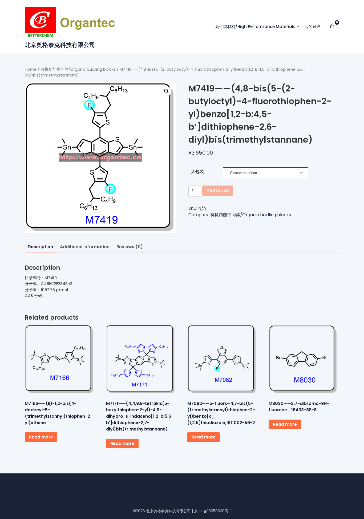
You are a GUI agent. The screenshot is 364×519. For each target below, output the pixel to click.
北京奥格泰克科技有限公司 (60, 45)
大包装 (197, 171)
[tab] (40, 247)
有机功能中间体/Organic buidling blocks (78, 69)
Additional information (85, 247)
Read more (41, 437)
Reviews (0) (129, 247)
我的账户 (313, 26)
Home (31, 69)
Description (40, 247)
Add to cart (218, 190)
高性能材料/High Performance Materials (255, 26)
